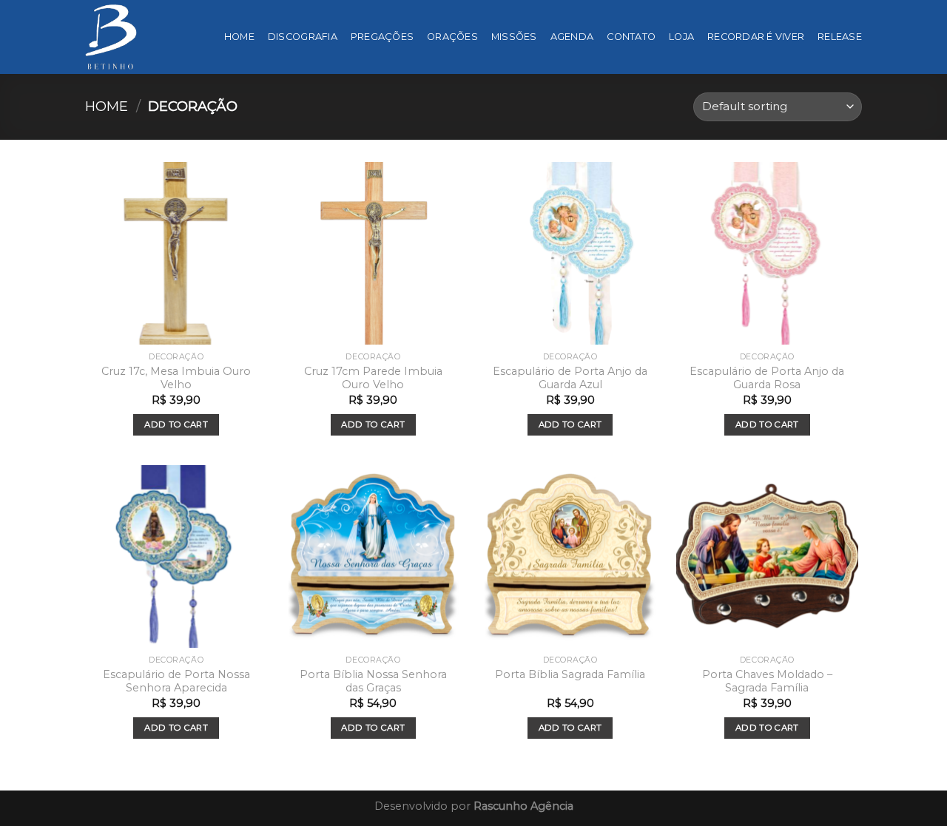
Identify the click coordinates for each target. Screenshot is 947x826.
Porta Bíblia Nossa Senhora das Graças (373, 681)
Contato (631, 36)
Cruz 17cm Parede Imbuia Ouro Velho (373, 378)
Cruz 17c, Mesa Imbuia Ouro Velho (176, 378)
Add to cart (176, 424)
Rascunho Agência (523, 806)
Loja (681, 36)
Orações (452, 36)
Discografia (302, 36)
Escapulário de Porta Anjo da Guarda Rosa (767, 378)
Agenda (572, 36)
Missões (514, 36)
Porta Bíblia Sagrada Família (570, 674)
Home (239, 36)
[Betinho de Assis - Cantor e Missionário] (111, 37)
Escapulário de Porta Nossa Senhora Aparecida (176, 681)
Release (840, 36)
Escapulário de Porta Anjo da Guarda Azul (570, 378)
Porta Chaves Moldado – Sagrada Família (767, 681)
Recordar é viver (755, 36)
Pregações (382, 36)
